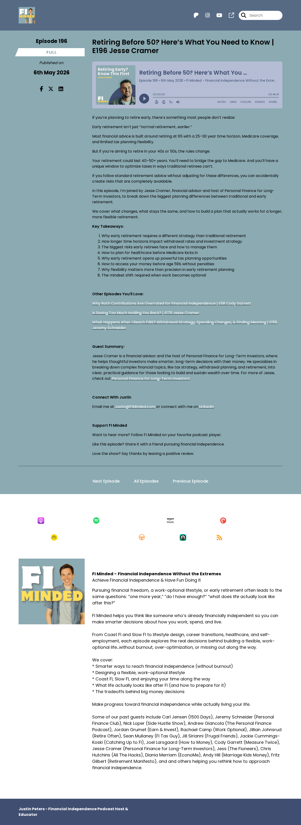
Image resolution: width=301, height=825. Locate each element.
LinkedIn (206, 406)
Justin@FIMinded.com (135, 406)
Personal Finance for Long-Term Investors (151, 378)
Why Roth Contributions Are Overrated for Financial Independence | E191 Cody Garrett (171, 303)
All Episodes (146, 481)
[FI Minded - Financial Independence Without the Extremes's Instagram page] (205, 15)
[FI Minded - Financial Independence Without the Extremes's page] (228, 15)
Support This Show (122, 785)
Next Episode (106, 481)
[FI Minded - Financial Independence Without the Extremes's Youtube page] (216, 15)
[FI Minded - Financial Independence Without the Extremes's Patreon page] (196, 15)
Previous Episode (190, 481)
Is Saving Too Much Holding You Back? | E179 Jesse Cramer (145, 312)
